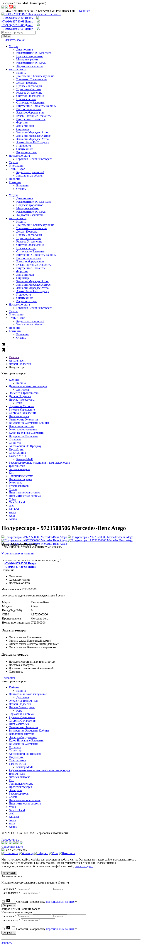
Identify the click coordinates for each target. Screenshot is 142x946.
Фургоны (15, 439)
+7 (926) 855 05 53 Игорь (17, 17)
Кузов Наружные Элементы (26, 432)
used (11, 505)
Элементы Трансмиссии (24, 393)
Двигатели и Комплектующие (28, 386)
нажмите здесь (84, 866)
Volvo (12, 499)
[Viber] (53, 853)
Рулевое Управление (22, 409)
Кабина (21, 383)
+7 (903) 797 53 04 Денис (17, 25)
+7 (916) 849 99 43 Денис (17, 28)
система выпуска (19, 469)
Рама (19, 402)
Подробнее (8, 677)
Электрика (15, 482)
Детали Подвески (20, 396)
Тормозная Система (21, 406)
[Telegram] (41, 853)
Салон (13, 489)
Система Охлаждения (22, 412)
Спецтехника (17, 452)
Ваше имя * (8, 889)
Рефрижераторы (19, 485)
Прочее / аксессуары (22, 399)
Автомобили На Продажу (25, 446)
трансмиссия (17, 465)
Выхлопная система (21, 426)
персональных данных (60, 901)
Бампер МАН (17, 456)
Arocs (12, 512)
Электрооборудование (23, 429)
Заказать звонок (15, 39)
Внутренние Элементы (23, 436)
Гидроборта (16, 449)
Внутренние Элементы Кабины (29, 422)
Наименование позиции (16, 912)
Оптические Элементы (23, 419)
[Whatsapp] (26, 853)
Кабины (14, 379)
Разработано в (10, 839)
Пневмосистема (19, 416)
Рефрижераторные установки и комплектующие (39, 462)
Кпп (11, 472)
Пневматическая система (24, 492)
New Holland (17, 502)
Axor (12, 515)
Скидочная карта (12, 846)
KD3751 (14, 509)
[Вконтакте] (67, 853)
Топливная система (21, 475)
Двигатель (22, 389)
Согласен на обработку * (41, 901)
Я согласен (9, 872)
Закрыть (6, 942)
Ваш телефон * (10, 892)
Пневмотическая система (25, 495)
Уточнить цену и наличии (18, 553)
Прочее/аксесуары (20, 479)
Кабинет (84, 10)
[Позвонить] (9, 853)
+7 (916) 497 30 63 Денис (17, 21)
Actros (13, 519)
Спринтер (15, 442)
